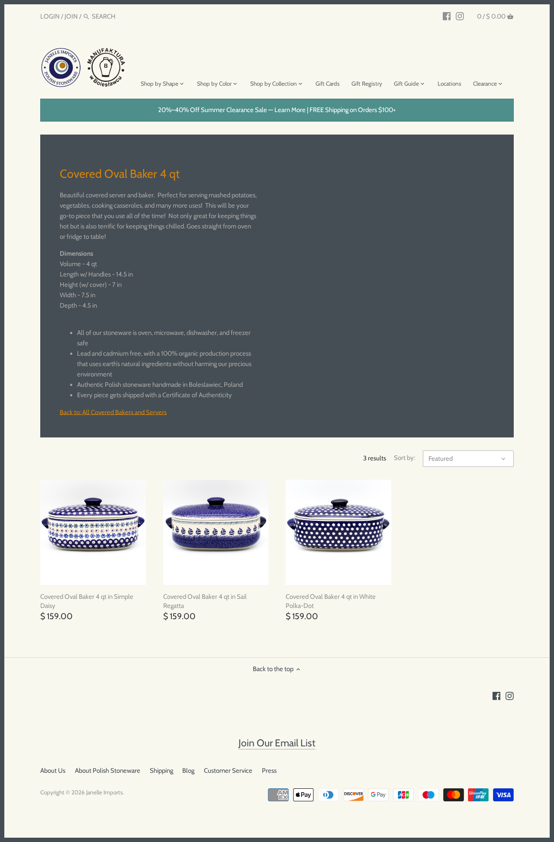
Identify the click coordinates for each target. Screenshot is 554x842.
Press (269, 771)
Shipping (161, 771)
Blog (188, 771)
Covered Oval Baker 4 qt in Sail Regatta (205, 601)
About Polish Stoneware (107, 771)
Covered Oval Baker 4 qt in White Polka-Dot (331, 601)
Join (71, 16)
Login (50, 16)
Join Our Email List (277, 743)
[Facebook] (447, 16)
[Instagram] (460, 16)
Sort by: (404, 458)
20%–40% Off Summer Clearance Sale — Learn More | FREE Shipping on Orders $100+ (277, 110)
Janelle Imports (104, 792)
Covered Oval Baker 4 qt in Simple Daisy (86, 601)
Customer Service (228, 771)
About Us (52, 771)
